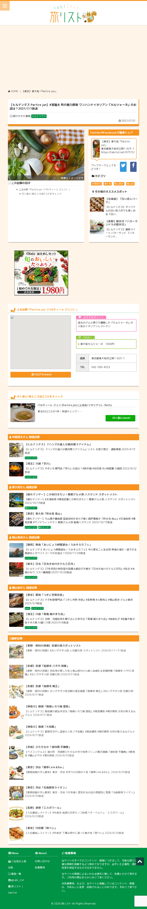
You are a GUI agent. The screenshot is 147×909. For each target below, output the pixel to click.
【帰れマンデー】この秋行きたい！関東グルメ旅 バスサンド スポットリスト (71, 494)
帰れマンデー (31, 508)
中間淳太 (96, 183)
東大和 (107, 183)
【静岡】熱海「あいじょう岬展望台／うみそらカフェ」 (58, 545)
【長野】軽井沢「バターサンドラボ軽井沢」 (121, 222)
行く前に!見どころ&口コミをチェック (41, 193)
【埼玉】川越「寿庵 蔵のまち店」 (45, 614)
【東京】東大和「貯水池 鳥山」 (44, 513)
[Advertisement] (73, 57)
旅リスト (66, 903)
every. (27, 608)
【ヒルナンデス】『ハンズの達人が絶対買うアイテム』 (58, 444)
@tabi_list (17, 880)
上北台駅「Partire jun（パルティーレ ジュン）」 (45, 189)
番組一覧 (16, 873)
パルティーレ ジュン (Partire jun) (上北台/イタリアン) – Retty (75, 405)
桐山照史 (119, 183)
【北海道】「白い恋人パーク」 (121, 200)
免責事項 (40, 867)
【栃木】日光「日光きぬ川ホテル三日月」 (50, 564)
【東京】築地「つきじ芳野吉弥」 (45, 595)
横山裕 (130, 183)
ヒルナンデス (39, 116)
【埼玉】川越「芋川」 (38, 463)
